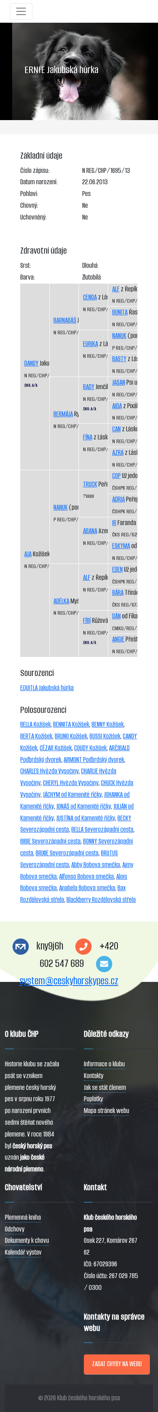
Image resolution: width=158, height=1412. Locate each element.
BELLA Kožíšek (35, 724)
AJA (28, 554)
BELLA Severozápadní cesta (102, 829)
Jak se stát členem (105, 1087)
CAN (116, 429)
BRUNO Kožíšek (71, 736)
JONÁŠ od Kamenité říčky (83, 806)
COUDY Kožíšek (90, 748)
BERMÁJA (63, 414)
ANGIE (118, 639)
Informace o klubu (104, 1064)
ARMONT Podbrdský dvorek (94, 759)
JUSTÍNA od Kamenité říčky (85, 818)
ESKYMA (121, 546)
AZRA (118, 452)
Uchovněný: (33, 217)
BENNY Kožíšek (108, 724)
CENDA (90, 297)
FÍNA (87, 437)
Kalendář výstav (23, 1252)
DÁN (116, 616)
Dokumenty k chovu (27, 1240)
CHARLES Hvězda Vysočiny (49, 771)
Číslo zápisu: (34, 170)
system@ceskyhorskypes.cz (68, 981)
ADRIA (118, 499)
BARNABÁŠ (64, 320)
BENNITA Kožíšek (71, 724)
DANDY (31, 363)
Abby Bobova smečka (95, 865)
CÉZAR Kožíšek (56, 748)
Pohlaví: (29, 193)
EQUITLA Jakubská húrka (47, 688)
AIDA (117, 406)
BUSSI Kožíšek (105, 736)
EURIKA (90, 344)
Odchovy (14, 1229)
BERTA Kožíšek (36, 736)
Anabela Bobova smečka (87, 888)
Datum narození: (39, 182)
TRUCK (90, 484)
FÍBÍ (87, 620)
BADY (88, 387)
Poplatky (93, 1099)
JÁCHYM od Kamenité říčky (72, 794)
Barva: (27, 277)
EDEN (117, 569)
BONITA (120, 312)
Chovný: (29, 205)
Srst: (25, 265)
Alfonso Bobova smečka (86, 876)
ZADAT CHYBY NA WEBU (117, 1364)
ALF (86, 577)
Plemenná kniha (23, 1217)
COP (116, 475)
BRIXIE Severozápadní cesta (67, 853)
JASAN (118, 382)
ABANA (90, 531)
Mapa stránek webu (106, 1110)
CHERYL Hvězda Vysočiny (70, 783)
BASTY (119, 359)
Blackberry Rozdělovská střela (101, 899)
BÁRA (118, 592)
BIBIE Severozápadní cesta (50, 841)
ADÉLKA (61, 601)
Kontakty (93, 1076)
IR (114, 522)
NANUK (60, 507)
